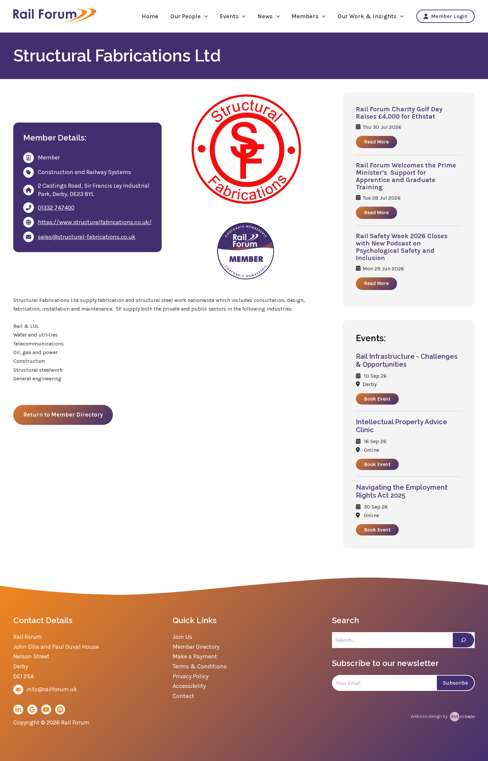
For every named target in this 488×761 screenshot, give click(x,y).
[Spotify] (60, 709)
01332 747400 (56, 207)
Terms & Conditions (200, 666)
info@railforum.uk (52, 689)
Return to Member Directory (63, 414)
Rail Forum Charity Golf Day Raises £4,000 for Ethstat (399, 113)
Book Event (377, 399)
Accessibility (189, 686)
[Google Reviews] (32, 709)
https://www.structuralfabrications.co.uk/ (95, 222)
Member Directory (196, 646)
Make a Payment (195, 656)
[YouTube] (46, 709)
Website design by (429, 716)
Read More (376, 142)
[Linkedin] (18, 709)
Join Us (182, 636)
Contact (183, 696)
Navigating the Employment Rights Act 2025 (401, 491)
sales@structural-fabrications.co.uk (86, 236)
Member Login (449, 16)
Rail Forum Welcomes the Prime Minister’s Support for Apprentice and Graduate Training (406, 176)
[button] (204, 16)
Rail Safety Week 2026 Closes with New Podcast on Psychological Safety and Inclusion (401, 247)
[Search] (463, 640)
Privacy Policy (190, 676)
